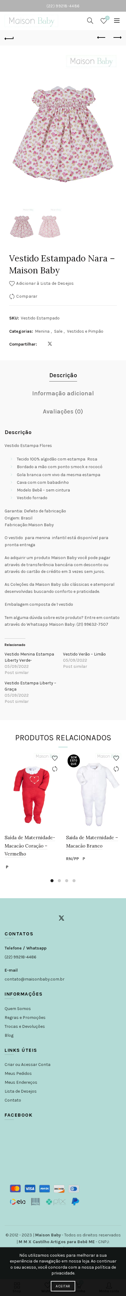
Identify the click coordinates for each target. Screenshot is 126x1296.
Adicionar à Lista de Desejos (45, 283)
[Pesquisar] (90, 20)
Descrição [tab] (63, 375)
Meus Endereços (21, 1082)
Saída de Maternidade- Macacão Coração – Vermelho (30, 846)
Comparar (26, 296)
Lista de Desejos (21, 1091)
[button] (109, 133)
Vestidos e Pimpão (85, 331)
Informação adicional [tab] (63, 393)
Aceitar (63, 1286)
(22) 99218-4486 (20, 957)
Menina (42, 331)
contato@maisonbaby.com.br (35, 979)
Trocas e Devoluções (25, 1026)
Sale (58, 331)
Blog (9, 1035)
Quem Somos (18, 1008)
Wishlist (107, 18)
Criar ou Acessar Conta (27, 1064)
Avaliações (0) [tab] (63, 411)
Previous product (101, 38)
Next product (116, 38)
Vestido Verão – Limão (84, 654)
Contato (13, 1100)
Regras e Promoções (25, 1017)
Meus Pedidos (18, 1073)
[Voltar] (9, 38)
